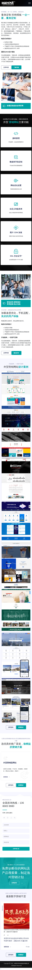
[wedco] (8, 3)
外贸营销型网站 (9, 763)
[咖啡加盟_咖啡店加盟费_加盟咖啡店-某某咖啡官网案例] (12, 563)
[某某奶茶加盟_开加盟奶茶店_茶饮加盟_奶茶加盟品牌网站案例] (12, 607)
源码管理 (16, 138)
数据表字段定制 (16, 162)
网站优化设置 (16, 185)
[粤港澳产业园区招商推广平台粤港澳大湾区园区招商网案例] (12, 652)
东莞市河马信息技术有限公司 (21, 963)
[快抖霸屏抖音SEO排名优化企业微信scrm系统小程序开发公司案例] (12, 520)
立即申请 (6, 67)
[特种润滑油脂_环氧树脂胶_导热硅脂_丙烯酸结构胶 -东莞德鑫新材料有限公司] (12, 389)
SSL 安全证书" (16, 256)
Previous (1, 766)
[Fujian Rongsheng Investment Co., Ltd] (12, 697)
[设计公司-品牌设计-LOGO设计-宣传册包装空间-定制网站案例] (12, 432)
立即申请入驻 (16, 848)
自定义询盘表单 (16, 209)
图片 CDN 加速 (16, 232)
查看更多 (21, 727)
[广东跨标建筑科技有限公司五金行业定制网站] (12, 476)
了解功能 (16, 67)
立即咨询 (10, 727)
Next (30, 766)
